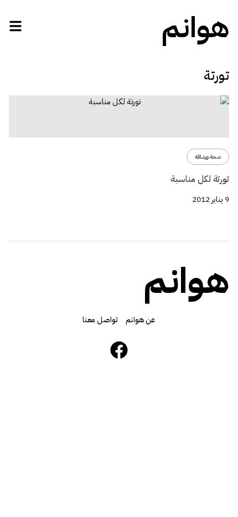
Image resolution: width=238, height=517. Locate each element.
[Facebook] (119, 350)
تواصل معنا (100, 320)
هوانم (195, 27)
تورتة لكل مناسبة (199, 179)
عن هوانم (141, 320)
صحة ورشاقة (208, 157)
